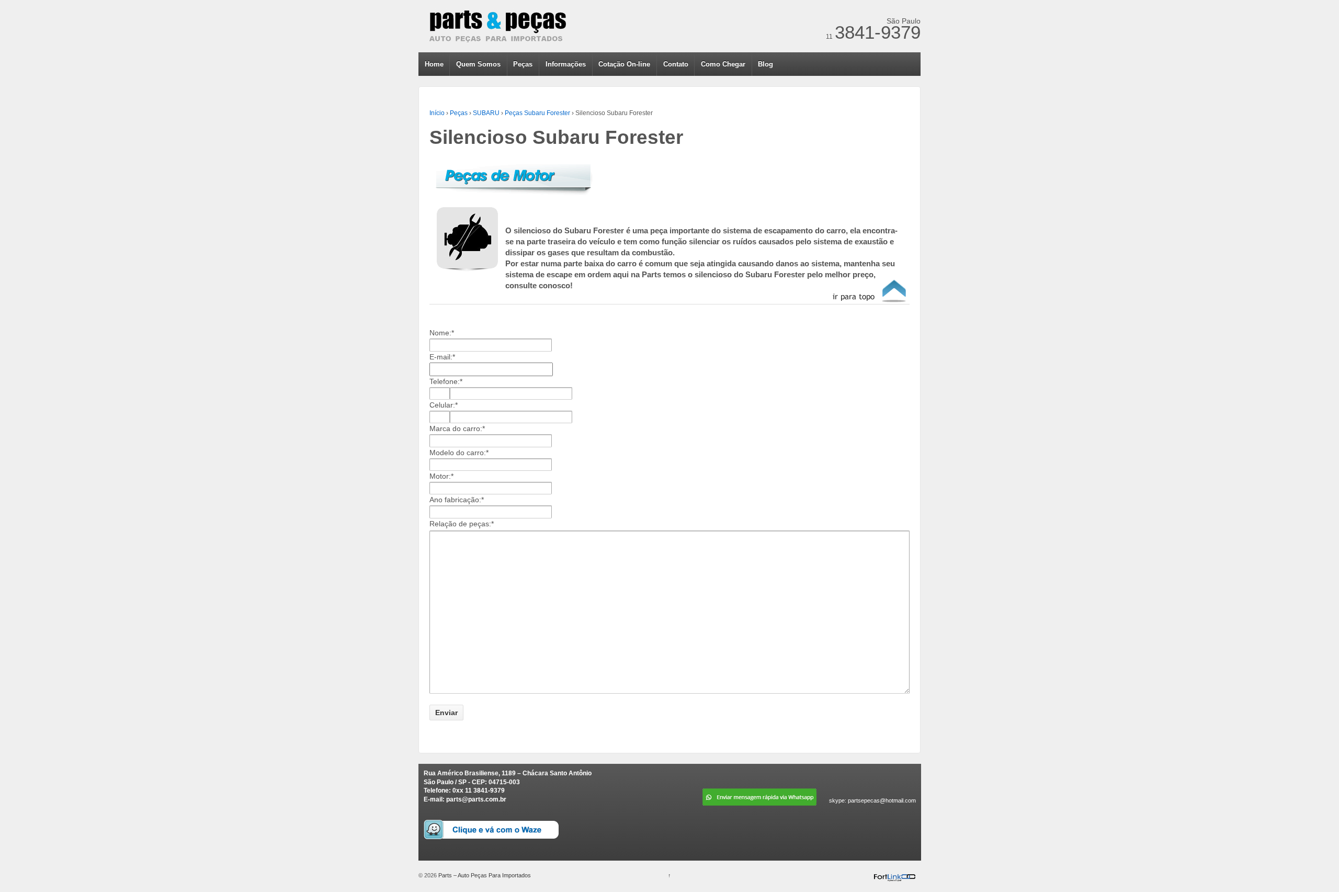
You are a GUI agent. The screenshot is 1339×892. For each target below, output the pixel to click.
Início (437, 113)
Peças (522, 64)
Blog (765, 64)
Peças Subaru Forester (537, 113)
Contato (675, 64)
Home (434, 64)
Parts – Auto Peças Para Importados (484, 875)
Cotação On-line (624, 64)
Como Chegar (723, 64)
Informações (566, 64)
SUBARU (486, 113)
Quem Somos (478, 64)
